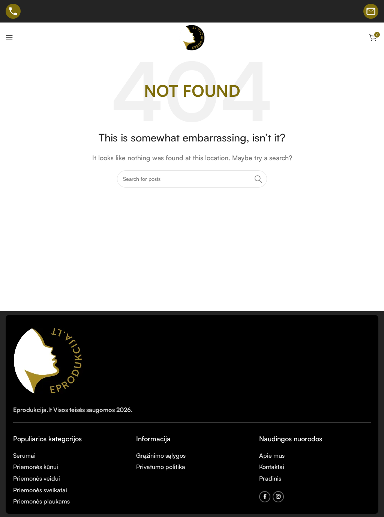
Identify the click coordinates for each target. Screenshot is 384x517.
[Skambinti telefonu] (13, 11)
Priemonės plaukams (41, 501)
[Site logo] (192, 37)
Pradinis (270, 478)
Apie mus (272, 455)
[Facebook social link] (264, 496)
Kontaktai (271, 466)
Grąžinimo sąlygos (161, 455)
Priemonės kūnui (35, 466)
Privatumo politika (160, 466)
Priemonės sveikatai (40, 490)
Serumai (24, 455)
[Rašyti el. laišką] (370, 11)
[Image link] (49, 359)
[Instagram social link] (278, 496)
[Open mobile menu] (9, 37)
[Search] (258, 179)
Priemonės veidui (36, 478)
